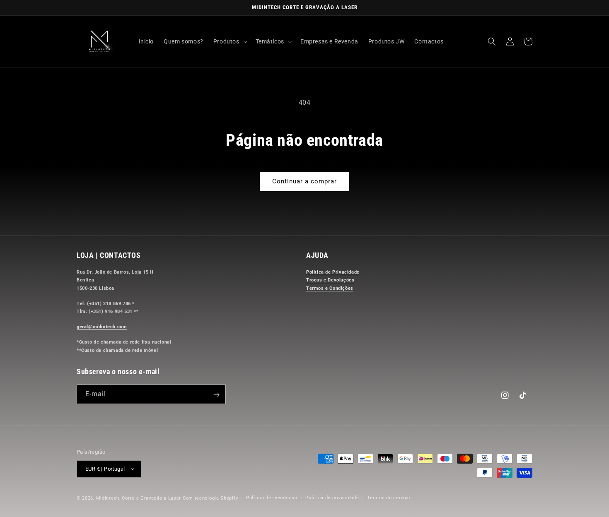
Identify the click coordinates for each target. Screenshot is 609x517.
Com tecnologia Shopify (210, 497)
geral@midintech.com (102, 327)
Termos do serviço (388, 497)
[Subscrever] (216, 394)
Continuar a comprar (304, 181)
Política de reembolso (271, 497)
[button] (229, 41)
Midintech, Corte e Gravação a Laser (138, 497)
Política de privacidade (332, 497)
